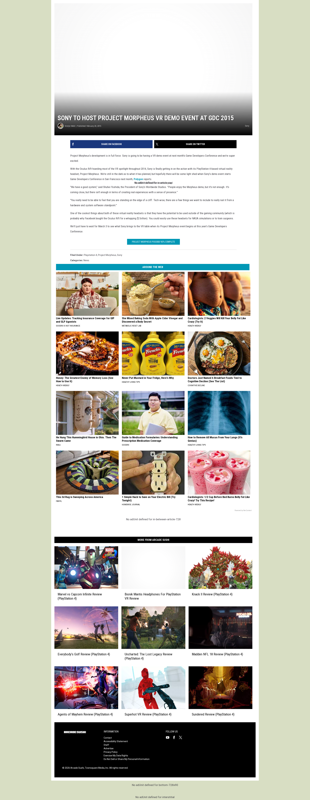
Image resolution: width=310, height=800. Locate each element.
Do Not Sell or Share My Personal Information (127, 759)
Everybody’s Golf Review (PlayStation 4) (84, 654)
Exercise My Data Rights (116, 755)
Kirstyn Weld (70, 126)
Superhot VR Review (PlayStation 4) (148, 714)
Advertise (109, 748)
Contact (108, 737)
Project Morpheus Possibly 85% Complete (153, 241)
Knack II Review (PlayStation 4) (212, 594)
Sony (119, 255)
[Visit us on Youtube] (169, 737)
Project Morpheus (107, 255)
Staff (106, 745)
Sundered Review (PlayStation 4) (213, 714)
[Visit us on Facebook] (175, 737)
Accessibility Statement (116, 741)
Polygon (138, 179)
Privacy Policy (111, 752)
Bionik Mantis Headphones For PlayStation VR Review (153, 596)
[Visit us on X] (182, 737)
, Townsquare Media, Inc (96, 768)
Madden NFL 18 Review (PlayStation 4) (217, 654)
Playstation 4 (90, 255)
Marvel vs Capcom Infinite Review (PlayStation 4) (80, 596)
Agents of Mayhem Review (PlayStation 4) (85, 714)
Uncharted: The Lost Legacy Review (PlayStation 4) (148, 656)
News (86, 260)
